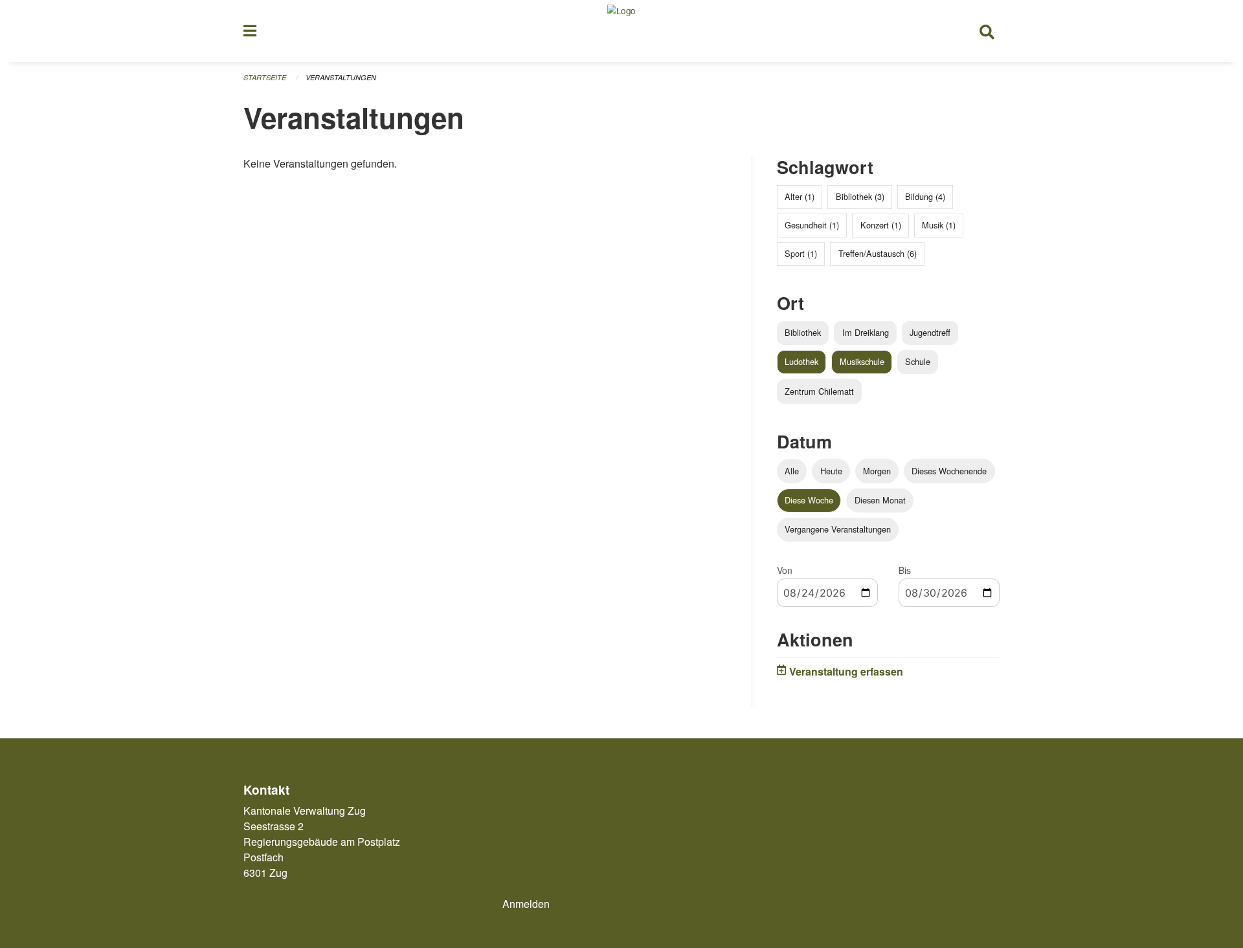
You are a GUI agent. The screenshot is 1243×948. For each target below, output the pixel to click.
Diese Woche (809, 500)
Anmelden (526, 903)
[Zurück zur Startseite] (621, 31)
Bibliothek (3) (860, 196)
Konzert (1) (880, 225)
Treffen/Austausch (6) (877, 253)
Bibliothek (803, 332)
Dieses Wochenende (949, 471)
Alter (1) (799, 196)
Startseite (264, 77)
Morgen (877, 471)
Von (784, 570)
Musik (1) (939, 225)
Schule (917, 361)
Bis (905, 570)
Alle (792, 471)
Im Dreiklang (865, 332)
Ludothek (801, 361)
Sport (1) (801, 253)
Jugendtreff (930, 332)
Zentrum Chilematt (819, 391)
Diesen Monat (880, 500)
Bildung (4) (925, 196)
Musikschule (862, 361)
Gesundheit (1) (812, 225)
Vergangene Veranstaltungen (838, 529)
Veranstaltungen (341, 77)
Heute (831, 471)
